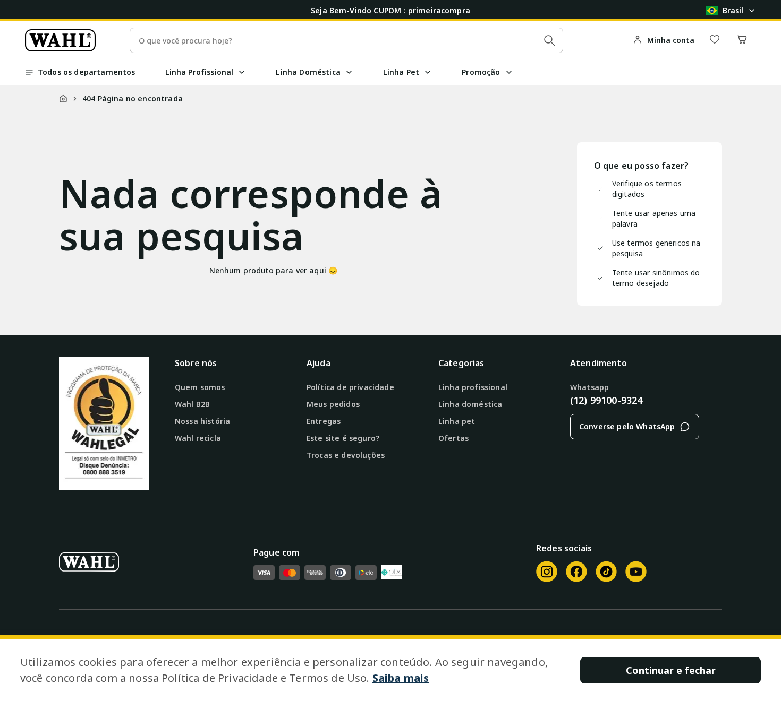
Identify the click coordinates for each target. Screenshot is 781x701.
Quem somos (200, 387)
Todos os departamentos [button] (86, 72)
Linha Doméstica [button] (308, 72)
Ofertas (453, 438)
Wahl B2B (192, 404)
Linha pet (456, 421)
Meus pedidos (333, 404)
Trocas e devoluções (346, 455)
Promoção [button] (481, 72)
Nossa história (202, 421)
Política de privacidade (350, 387)
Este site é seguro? (343, 438)
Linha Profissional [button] (199, 72)
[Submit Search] (549, 40)
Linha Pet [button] (401, 72)
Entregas (324, 421)
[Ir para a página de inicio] (60, 40)
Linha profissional (472, 387)
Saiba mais (400, 678)
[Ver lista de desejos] (714, 40)
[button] (241, 72)
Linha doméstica (470, 404)
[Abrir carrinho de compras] (742, 40)
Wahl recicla (198, 438)
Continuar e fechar (671, 670)
